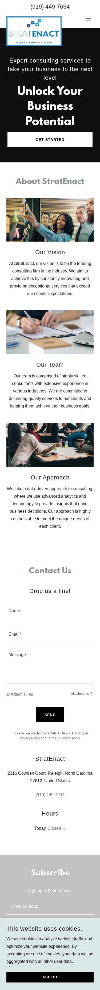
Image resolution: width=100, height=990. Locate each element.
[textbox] (50, 610)
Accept (50, 977)
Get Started (50, 139)
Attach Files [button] (22, 694)
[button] (88, 18)
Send (50, 715)
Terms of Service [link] (59, 738)
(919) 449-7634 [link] (50, 6)
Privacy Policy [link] (30, 738)
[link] (34, 18)
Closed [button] (54, 828)
